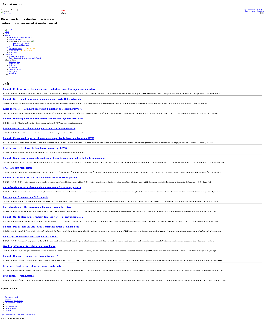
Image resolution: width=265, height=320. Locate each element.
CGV (7, 304)
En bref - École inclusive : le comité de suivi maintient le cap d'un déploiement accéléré (49, 89)
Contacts (8, 299)
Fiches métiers (14, 50)
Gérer (7, 32)
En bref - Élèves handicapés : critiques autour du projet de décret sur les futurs (48, 138)
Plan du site (7, 13)
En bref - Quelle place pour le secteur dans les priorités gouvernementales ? (43, 216)
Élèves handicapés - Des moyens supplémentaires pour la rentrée (37, 207)
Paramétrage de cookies (12, 308)
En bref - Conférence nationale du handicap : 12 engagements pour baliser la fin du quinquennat (54, 158)
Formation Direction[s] (16, 56)
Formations (8, 54)
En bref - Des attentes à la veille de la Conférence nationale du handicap (41, 226)
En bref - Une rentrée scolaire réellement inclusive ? (30, 256)
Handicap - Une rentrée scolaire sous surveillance (29, 246)
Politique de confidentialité (13, 303)
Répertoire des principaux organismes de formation (25, 58)
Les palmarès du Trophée (21, 43)
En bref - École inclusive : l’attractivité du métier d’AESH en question (40, 177)
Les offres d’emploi (15, 49)
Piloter (7, 33)
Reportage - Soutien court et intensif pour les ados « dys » (33, 266)
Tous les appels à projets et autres (14, 63)
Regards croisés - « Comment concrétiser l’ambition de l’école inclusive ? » (43, 108)
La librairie (260, 9)
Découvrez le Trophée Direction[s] (20, 37)
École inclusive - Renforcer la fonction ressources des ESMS (35, 148)
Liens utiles (8, 310)
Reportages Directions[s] (21, 45)
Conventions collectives (13, 72)
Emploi (7, 47)
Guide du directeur (15, 69)
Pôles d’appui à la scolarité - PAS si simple (25, 197)
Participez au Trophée (16, 39)
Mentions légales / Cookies (14, 301)
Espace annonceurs (11, 306)
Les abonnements (250, 9)
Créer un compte (250, 11)
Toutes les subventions (13, 66)
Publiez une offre (14, 52)
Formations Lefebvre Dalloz (26, 315)
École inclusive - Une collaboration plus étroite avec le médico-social (39, 128)
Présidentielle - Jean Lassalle (18, 275)
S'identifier (260, 11)
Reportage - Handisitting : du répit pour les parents (30, 236)
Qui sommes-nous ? (11, 297)
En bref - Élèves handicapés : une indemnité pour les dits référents (42, 99)
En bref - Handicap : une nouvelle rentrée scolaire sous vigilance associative (43, 118)
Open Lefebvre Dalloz (8, 315)
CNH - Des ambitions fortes (17, 167)
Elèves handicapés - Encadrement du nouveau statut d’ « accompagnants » (42, 187)
